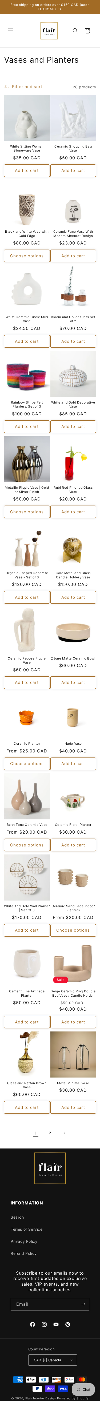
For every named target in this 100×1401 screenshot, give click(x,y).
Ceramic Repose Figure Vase (27, 660)
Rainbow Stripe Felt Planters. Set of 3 (27, 404)
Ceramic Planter (27, 743)
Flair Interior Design (40, 1398)
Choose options (27, 255)
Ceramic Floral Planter (73, 825)
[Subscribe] (83, 1304)
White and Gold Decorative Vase (73, 404)
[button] (11, 31)
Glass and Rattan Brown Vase (26, 1085)
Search (17, 1217)
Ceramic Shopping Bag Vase (73, 148)
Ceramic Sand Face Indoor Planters (73, 908)
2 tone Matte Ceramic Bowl (73, 658)
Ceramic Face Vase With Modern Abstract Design (73, 233)
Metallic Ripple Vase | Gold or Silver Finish (27, 489)
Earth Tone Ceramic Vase (26, 825)
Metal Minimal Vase (73, 1083)
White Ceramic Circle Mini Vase (27, 319)
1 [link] (36, 1133)
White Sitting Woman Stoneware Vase (27, 148)
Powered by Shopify (73, 1398)
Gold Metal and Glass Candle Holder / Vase (73, 575)
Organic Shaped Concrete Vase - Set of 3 (27, 575)
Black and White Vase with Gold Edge (27, 233)
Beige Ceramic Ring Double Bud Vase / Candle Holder (73, 993)
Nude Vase (73, 743)
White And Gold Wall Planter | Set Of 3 (27, 908)
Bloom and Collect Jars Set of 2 (73, 319)
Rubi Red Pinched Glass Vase (73, 489)
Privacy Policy (24, 1241)
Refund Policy (24, 1253)
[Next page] (64, 1133)
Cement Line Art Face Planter (27, 993)
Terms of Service (27, 1229)
